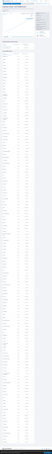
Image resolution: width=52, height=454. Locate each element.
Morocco (4, 296)
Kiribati (4, 231)
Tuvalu (4, 412)
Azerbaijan (5, 74)
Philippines (5, 335)
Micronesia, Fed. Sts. (6, 284)
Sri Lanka (4, 367)
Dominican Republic (6, 151)
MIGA (21, 448)
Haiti (4, 201)
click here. (18, 452)
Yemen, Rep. (5, 436)
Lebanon (4, 246)
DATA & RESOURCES (34, 1)
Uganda (4, 415)
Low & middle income (7, 47)
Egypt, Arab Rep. (6, 157)
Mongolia (4, 290)
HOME (16, 1)
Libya (4, 255)
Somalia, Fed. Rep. (6, 358)
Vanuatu (4, 424)
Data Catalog (45, 3)
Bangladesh (5, 77)
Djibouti (4, 145)
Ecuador (4, 154)
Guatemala (5, 192)
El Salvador (5, 160)
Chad (4, 121)
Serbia (4, 350)
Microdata (41, 3)
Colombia (4, 127)
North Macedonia (6, 320)
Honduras (5, 204)
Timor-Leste (5, 394)
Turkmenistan (5, 409)
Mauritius (4, 278)
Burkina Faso (5, 103)
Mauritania (5, 275)
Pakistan (4, 323)
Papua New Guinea (6, 326)
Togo (4, 397)
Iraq (4, 216)
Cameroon (5, 115)
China (4, 124)
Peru (4, 332)
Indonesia (5, 210)
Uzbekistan (5, 421)
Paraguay (4, 329)
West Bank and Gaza (6, 433)
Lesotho (4, 249)
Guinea (4, 195)
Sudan (4, 376)
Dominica (4, 148)
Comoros (4, 130)
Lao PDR (4, 243)
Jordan (4, 222)
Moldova (4, 287)
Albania (4, 59)
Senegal (4, 347)
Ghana (4, 186)
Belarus (4, 80)
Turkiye (4, 406)
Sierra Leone (5, 353)
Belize (4, 83)
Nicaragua (5, 311)
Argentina (5, 68)
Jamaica (4, 219)
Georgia (4, 183)
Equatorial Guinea (6, 163)
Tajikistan (4, 385)
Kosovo (4, 237)
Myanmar (4, 302)
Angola (4, 65)
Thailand (4, 391)
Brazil (4, 100)
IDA (16, 448)
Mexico (4, 281)
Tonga (4, 400)
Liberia (4, 252)
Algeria (4, 62)
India (4, 207)
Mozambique (5, 299)
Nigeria (4, 317)
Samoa (4, 341)
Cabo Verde (5, 109)
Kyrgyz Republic (6, 240)
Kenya (4, 228)
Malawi (4, 261)
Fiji (3, 175)
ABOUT (41, 1)
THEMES (27, 1)
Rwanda (4, 338)
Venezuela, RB (5, 427)
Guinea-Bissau (5, 198)
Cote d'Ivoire (5, 139)
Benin (4, 86)
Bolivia (4, 92)
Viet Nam (4, 430)
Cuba (4, 142)
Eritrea (4, 166)
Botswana (5, 97)
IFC (18, 448)
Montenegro (5, 293)
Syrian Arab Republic (6, 382)
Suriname (4, 379)
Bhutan (4, 89)
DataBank (38, 3)
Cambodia (5, 112)
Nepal (4, 308)
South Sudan (5, 364)
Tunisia (4, 403)
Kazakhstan (5, 225)
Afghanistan (5, 56)
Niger (4, 314)
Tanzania (4, 388)
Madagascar (5, 258)
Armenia (4, 71)
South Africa (5, 361)
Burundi (4, 106)
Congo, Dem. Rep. (6, 133)
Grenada (4, 189)
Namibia (4, 305)
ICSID (24, 448)
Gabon (4, 178)
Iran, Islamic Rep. (6, 213)
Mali (4, 269)
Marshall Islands (6, 272)
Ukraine (4, 418)
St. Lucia (4, 370)
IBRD (14, 448)
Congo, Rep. (5, 136)
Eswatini (4, 169)
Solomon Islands (6, 355)
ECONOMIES (21, 1)
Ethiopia (4, 172)
